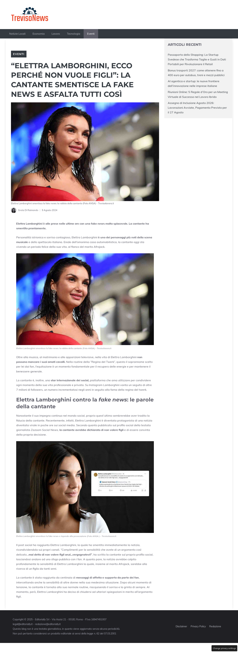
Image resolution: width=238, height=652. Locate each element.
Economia (39, 33)
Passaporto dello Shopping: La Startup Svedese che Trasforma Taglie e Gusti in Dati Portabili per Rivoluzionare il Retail (197, 59)
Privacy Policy (198, 626)
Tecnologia (73, 33)
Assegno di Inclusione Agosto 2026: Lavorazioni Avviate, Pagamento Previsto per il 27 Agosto (197, 107)
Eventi (91, 33)
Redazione (215, 626)
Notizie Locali (17, 33)
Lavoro (56, 33)
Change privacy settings (224, 648)
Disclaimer (181, 626)
